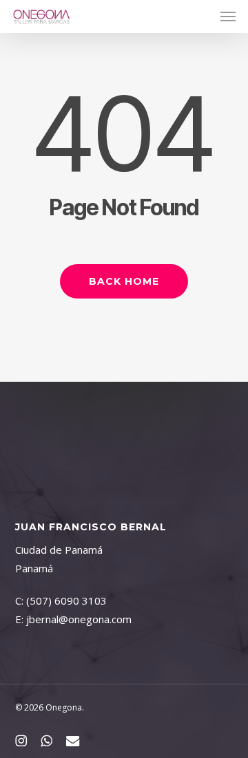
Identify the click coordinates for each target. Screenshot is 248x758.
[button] (228, 16)
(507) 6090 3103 (66, 600)
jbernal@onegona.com (79, 619)
